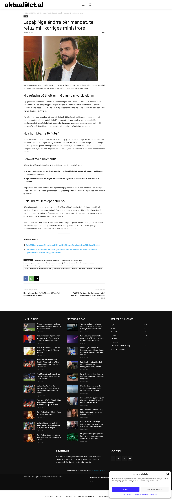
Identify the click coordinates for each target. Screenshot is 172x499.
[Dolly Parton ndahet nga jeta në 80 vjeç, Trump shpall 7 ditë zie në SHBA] (29, 351)
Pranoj (125, 489)
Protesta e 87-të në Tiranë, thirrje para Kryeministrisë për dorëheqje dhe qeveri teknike (49, 402)
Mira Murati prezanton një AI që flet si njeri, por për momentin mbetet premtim (91, 412)
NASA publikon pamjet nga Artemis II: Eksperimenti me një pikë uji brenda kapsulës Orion (91, 424)
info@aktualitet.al (98, 470)
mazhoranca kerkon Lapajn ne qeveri (37, 266)
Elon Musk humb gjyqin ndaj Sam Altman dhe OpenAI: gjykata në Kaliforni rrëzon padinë (92, 400)
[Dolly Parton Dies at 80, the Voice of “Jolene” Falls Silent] (29, 415)
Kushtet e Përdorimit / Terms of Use (145, 494)
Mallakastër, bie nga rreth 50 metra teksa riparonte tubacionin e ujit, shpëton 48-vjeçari (49, 425)
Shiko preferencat (154, 489)
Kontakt (58, 496)
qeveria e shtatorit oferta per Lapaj (65, 268)
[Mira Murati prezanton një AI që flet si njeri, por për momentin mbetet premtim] (72, 413)
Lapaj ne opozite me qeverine (34, 263)
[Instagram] (124, 458)
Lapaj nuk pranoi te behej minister (57, 263)
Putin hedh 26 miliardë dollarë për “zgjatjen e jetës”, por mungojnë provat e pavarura (91, 364)
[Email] (36, 278)
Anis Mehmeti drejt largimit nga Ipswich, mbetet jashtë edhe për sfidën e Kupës (48, 376)
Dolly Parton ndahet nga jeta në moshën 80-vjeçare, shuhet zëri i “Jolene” (49, 437)
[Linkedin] (130, 458)
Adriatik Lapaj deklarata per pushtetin (47, 260)
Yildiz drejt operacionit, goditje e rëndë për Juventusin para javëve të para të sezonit (49, 326)
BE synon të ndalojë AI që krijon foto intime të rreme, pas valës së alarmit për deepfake (91, 436)
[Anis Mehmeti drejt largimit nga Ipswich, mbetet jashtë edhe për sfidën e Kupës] (29, 377)
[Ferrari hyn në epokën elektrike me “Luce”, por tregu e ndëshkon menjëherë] (72, 377)
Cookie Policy (126, 494)
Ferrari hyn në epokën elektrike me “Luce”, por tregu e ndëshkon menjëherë (92, 376)
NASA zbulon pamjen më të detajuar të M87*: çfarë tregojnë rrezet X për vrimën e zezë (92, 338)
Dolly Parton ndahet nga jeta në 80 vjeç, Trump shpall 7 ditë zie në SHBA (48, 350)
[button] (167, 474)
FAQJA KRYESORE (29, 13)
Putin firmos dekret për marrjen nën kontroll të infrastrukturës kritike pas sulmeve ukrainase (48, 338)
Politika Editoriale (70, 496)
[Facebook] (26, 278)
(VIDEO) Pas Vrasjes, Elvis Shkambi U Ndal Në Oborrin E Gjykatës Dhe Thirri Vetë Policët (63, 245)
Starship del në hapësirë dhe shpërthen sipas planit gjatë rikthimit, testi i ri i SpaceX (90, 388)
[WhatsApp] (31, 278)
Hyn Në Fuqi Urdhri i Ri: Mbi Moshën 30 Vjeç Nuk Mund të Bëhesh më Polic (42, 294)
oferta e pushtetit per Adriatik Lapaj (62, 266)
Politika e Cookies (103, 496)
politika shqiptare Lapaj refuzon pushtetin (38, 268)
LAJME (39, 13)
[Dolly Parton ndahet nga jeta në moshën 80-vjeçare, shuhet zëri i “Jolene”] (29, 438)
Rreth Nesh (49, 496)
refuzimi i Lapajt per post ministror (90, 268)
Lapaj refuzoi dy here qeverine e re (82, 263)
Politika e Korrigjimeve (86, 496)
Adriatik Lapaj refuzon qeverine (72, 260)
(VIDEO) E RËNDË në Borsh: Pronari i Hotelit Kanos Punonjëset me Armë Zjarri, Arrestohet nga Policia (87, 295)
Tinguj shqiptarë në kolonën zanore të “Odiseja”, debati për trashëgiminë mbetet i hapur (91, 326)
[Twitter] (118, 458)
